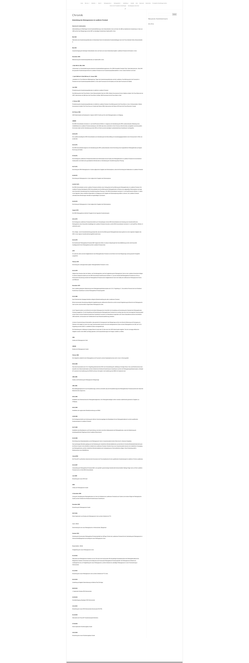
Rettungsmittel (117, 3)
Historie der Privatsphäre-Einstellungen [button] (118, 5)
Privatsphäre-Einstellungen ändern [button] (159, 3)
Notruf (99, 3)
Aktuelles (93, 3)
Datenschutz (148, 3)
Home (82, 3)
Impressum (141, 3)
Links (137, 3)
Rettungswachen (107, 3)
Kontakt (132, 3)
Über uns (86, 3)
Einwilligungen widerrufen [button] (133, 5)
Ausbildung (125, 3)
